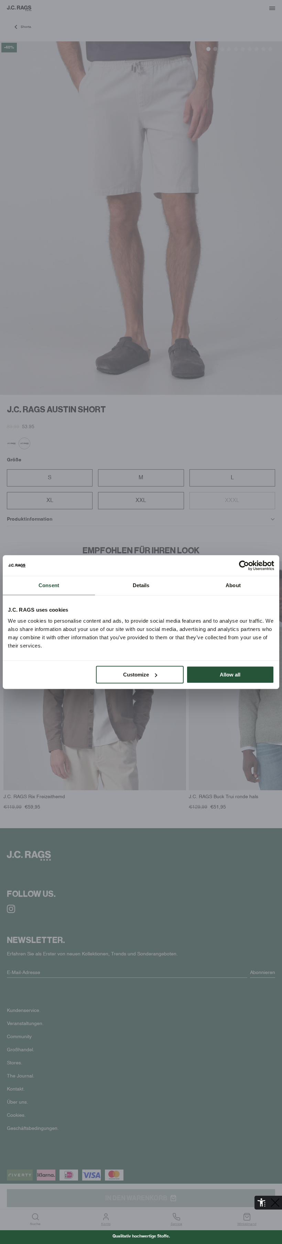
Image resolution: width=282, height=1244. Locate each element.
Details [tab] (141, 585)
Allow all (230, 675)
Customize (136, 675)
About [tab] (233, 585)
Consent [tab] (49, 585)
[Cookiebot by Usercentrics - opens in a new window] (244, 565)
